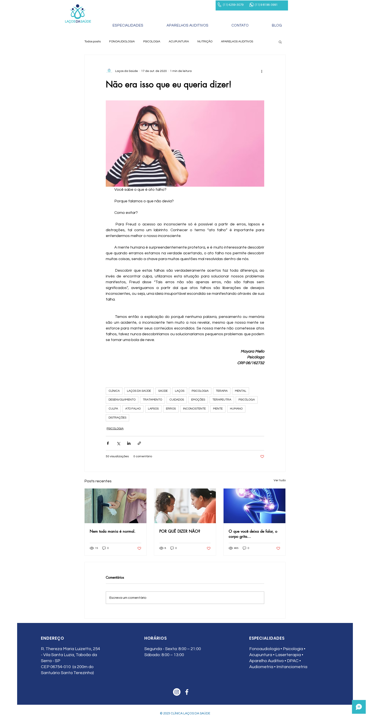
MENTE (218, 408)
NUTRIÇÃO (204, 41)
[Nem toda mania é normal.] (115, 506)
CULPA (113, 408)
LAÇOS (179, 390)
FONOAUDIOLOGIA (122, 41)
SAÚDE (163, 390)
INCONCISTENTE (194, 408)
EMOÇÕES (198, 399)
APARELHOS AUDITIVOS (237, 41)
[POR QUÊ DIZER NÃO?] (185, 506)
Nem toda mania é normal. (113, 531)
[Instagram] (177, 692)
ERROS (171, 408)
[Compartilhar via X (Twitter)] (118, 443)
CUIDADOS (176, 399)
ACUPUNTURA (179, 41)
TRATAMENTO (152, 399)
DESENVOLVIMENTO (122, 399)
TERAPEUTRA (221, 399)
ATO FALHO (133, 408)
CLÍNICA (114, 390)
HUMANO (236, 408)
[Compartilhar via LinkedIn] (129, 443)
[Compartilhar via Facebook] (108, 443)
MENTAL (240, 390)
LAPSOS (153, 408)
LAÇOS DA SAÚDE (139, 390)
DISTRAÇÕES (117, 417)
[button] (280, 41)
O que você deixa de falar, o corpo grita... (254, 534)
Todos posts (92, 41)
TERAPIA (222, 390)
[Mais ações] (261, 71)
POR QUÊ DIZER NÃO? (179, 531)
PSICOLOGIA (151, 41)
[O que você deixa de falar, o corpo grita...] (254, 506)
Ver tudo (280, 480)
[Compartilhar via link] (139, 443)
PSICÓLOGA (247, 399)
